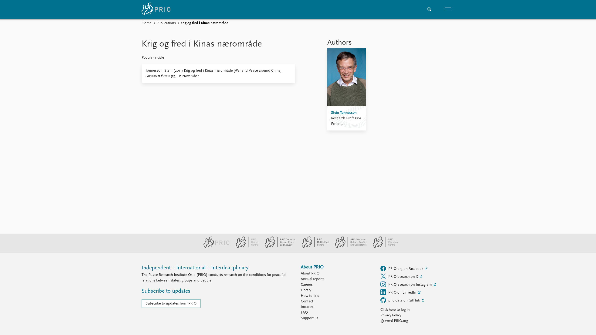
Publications (166, 23)
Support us (309, 318)
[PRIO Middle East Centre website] (313, 247)
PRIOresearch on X (403, 277)
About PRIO (310, 273)
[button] (448, 9)
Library (306, 290)
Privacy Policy (390, 315)
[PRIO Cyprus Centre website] (245, 247)
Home (147, 23)
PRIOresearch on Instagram (410, 285)
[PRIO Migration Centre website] (383, 247)
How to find (310, 296)
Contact (307, 301)
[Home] (156, 9)
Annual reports (312, 279)
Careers (307, 285)
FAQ (304, 313)
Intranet (307, 307)
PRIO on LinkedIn (402, 293)
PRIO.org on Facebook (406, 269)
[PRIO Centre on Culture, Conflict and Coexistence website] (349, 247)
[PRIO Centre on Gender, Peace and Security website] (278, 247)
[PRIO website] (214, 247)
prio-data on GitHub (404, 300)
